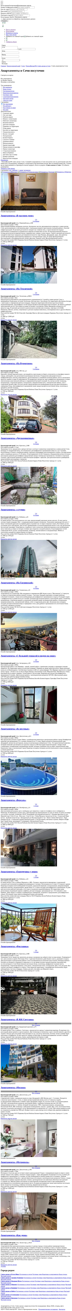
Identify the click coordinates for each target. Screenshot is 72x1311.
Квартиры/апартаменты (10, 93)
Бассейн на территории (10, 130)
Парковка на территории (11, 126)
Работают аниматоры (10, 121)
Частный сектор (8, 98)
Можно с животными (10, 119)
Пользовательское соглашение (48, 1309)
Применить (4, 160)
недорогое (27, 170)
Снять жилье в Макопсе (9, 1284)
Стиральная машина (9, 151)
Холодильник (7, 136)
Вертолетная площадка (10, 158)
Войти (12, 17)
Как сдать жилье (11, 34)
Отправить (5, 21)
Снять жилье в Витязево (9, 1298)
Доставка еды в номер (10, 154)
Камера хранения (8, 156)
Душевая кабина (8, 141)
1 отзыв (36, 806)
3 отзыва (36, 661)
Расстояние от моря (9, 108)
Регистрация (5, 17)
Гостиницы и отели (26, 1274)
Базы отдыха (7, 89)
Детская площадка (9, 124)
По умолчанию (8, 104)
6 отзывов (36, 221)
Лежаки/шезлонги (9, 132)
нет (10, 170)
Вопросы (12, 33)
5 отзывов (36, 294)
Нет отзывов (36, 1025)
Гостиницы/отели (8, 91)
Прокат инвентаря (9, 149)
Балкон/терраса (8, 137)
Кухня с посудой (8, 134)
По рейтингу (7, 106)
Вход (11, 29)
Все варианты (7, 87)
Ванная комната (8, 143)
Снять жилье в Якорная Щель (11, 1281)
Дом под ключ (7, 100)
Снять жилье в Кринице (9, 1288)
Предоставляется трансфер (11, 147)
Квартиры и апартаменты (50, 1274)
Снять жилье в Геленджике (10, 1294)
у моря (21, 170)
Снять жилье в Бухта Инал (10, 1274)
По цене (5, 109)
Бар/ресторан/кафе (9, 145)
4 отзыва (36, 444)
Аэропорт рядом (8, 113)
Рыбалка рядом (8, 117)
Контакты (62, 1309)
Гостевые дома (7, 95)
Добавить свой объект (8, 168)
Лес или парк (7, 115)
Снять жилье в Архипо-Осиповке (12, 1278)
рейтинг (15, 170)
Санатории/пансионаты (10, 96)
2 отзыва (36, 734)
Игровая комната (8, 122)
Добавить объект (11, 42)
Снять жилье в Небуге (8, 1291)
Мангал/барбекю (8, 153)
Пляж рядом (7, 128)
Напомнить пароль (21, 17)
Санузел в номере (8, 139)
